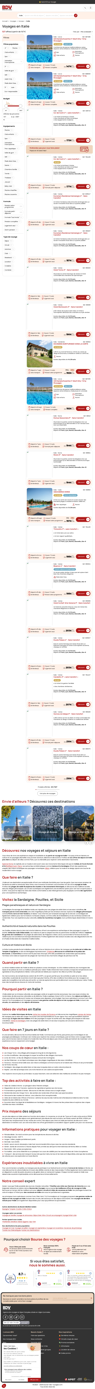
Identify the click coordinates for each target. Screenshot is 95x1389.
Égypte (25, 1222)
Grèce (29, 1209)
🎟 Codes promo (65, 1353)
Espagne (5, 1209)
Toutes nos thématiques (11, 1230)
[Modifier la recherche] (75, 15)
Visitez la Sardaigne (18, 1021)
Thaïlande (6, 1222)
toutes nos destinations (30, 1230)
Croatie (18, 1209)
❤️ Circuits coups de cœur (68, 1339)
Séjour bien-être (39, 1215)
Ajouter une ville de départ (34, 15)
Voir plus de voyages (47, 793)
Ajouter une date (52, 15)
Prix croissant (86, 32)
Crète (24, 1209)
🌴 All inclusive (64, 1346)
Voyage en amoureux (24, 1215)
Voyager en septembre (37, 1228)
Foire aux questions (38, 1335)
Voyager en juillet (21, 1228)
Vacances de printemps (72, 1228)
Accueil (5, 21)
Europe (21, 21)
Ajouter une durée (66, 15)
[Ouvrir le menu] (90, 8)
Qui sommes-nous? (10, 1335)
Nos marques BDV (9, 1339)
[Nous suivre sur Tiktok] (16, 1317)
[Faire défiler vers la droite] (91, 843)
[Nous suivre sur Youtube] (22, 1317)
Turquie (12, 1209)
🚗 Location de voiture (67, 1350)
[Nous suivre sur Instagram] (11, 1317)
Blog (4, 1343)
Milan (47, 868)
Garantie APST (36, 1343)
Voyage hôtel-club (69, 1215)
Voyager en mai (8, 1228)
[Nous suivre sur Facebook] (5, 1317)
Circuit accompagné (54, 1215)
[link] (85, 8)
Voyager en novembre (54, 1228)
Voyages (13, 21)
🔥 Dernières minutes (66, 1335)
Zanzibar (13, 1222)
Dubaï (19, 1222)
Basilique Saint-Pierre (14, 866)
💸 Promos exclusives (66, 1343)
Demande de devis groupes (41, 1350)
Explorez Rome (7, 864)
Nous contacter (36, 1339)
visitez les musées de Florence (44, 1014)
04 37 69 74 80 (11, 1322)
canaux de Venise (84, 1014)
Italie (21, 15)
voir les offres (60, 2)
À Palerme (50, 951)
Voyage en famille (9, 1215)
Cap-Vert (32, 1222)
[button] (86, 843)
